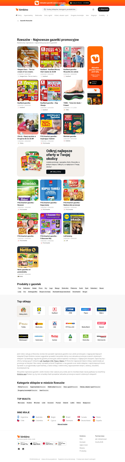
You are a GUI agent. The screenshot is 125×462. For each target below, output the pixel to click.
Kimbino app (21, 374)
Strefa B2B (99, 442)
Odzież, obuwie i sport (61, 15)
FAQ (81, 439)
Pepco (56, 361)
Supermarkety (28, 15)
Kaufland (46, 361)
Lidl (41, 361)
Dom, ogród (48, 15)
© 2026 (35, 459)
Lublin (72, 403)
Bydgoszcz (86, 403)
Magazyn (94, 15)
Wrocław (37, 403)
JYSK (51, 361)
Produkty (102, 15)
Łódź (43, 403)
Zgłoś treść (84, 445)
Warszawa (21, 403)
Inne (87, 15)
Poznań (58, 403)
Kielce (79, 403)
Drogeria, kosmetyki (77, 15)
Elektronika (38, 15)
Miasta (82, 448)
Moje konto (104, 9)
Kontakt (82, 442)
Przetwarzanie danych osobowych (86, 459)
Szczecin (51, 403)
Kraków (29, 403)
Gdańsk (65, 403)
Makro (61, 361)
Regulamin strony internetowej (66, 459)
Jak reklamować (101, 439)
